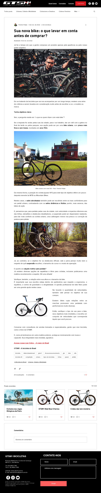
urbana (38, 357)
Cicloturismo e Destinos (47, 11)
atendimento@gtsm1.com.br (19, 472)
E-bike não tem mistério (80, 409)
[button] (52, 3)
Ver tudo (94, 386)
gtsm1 (40, 353)
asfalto (74, 357)
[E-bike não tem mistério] (82, 397)
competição (29, 357)
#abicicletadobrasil (29, 353)
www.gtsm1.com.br (17, 470)
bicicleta (17, 353)
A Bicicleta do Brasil (20, 362)
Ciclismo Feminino (64, 11)
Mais (75, 11)
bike (69, 353)
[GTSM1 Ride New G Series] (50, 397)
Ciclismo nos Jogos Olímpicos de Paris (14, 410)
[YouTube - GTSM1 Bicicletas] (96, 3)
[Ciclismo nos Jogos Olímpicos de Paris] (18, 397)
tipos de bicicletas (48, 357)
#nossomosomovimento (52, 353)
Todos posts (8, 11)
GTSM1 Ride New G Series (49, 409)
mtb (75, 353)
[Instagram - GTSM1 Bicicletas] (93, 3)
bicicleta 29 (18, 357)
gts (64, 353)
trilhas (59, 357)
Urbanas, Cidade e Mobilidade (26, 11)
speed (67, 357)
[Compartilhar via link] (20, 369)
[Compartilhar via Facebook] (15, 369)
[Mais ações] (86, 25)
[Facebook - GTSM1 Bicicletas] (89, 3)
